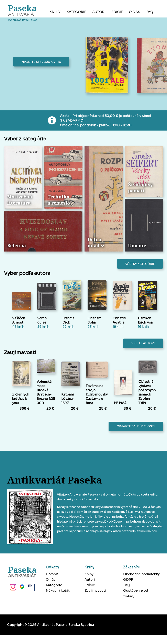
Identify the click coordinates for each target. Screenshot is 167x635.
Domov (52, 574)
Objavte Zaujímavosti (136, 426)
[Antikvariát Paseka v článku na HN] (30, 588)
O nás (134, 12)
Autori (98, 12)
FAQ (149, 12)
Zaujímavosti (95, 590)
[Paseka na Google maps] (21, 588)
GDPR (128, 579)
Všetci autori (143, 343)
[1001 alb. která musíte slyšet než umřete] (108, 65)
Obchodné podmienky (141, 574)
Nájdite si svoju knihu (41, 62)
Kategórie (76, 12)
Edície (117, 12)
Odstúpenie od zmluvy (135, 593)
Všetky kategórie (140, 264)
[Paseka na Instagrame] (12, 588)
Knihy (54, 12)
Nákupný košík (58, 590)
